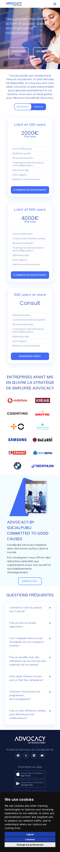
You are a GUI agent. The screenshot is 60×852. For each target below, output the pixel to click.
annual (38, 106)
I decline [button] (30, 839)
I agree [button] (30, 834)
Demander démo (18, 53)
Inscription (43, 51)
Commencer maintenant (30, 190)
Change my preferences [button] (30, 844)
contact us (29, 581)
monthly (23, 106)
